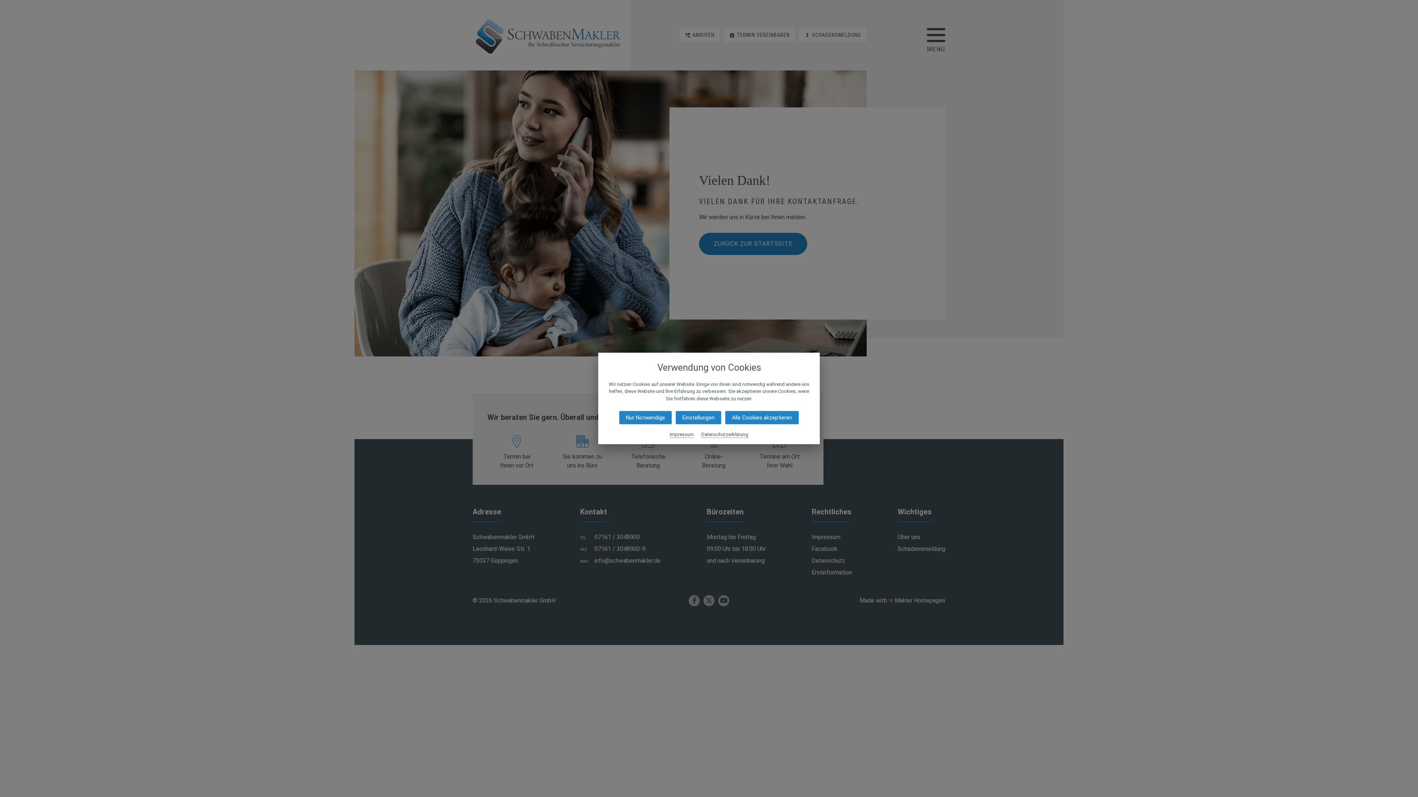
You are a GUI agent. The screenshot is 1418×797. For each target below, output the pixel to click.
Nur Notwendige (645, 417)
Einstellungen (698, 417)
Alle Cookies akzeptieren (762, 417)
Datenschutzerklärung (724, 434)
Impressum (682, 434)
